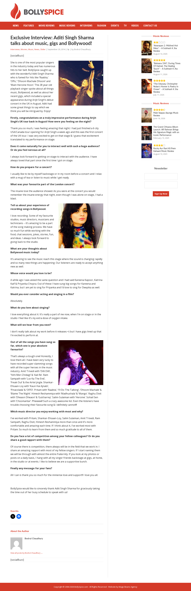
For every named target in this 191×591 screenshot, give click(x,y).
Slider (43, 49)
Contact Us (150, 25)
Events (115, 25)
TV (125, 25)
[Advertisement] (126, 9)
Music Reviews (67, 25)
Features (28, 25)
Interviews (86, 25)
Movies (24, 49)
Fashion (101, 25)
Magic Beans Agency (128, 586)
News (16, 25)
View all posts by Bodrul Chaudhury (26, 553)
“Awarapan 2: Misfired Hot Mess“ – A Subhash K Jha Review (165, 48)
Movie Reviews (46, 25)
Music (30, 49)
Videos (135, 25)
